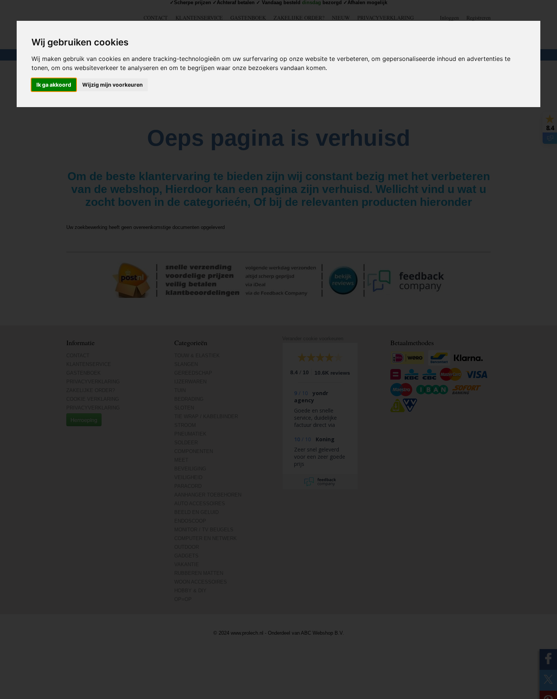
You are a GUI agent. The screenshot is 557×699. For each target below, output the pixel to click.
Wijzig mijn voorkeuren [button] (112, 85)
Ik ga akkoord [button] (53, 85)
